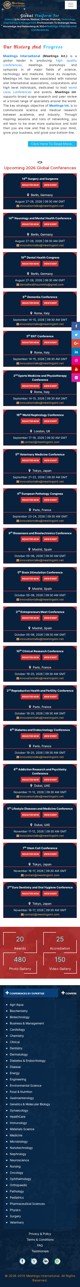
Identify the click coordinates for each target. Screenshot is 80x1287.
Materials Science (22, 1129)
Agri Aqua (16, 1004)
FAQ (40, 1245)
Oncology (16, 1172)
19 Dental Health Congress (40, 257)
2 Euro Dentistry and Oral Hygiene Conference (40, 887)
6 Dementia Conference (40, 297)
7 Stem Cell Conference (40, 848)
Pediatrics (17, 1197)
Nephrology (18, 1154)
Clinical (15, 1042)
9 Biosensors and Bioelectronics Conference (40, 533)
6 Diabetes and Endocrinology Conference (40, 730)
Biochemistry (19, 1011)
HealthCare (17, 1116)
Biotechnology (20, 1017)
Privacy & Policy (40, 1234)
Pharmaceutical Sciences (27, 1203)
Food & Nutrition (21, 1091)
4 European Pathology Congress (40, 493)
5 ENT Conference (40, 336)
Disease (15, 1067)
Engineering (18, 1079)
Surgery (15, 1216)
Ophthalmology (20, 1179)
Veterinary (17, 1222)
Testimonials (40, 1251)
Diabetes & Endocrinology (28, 1060)
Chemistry (17, 1035)
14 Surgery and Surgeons (40, 178)
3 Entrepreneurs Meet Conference (40, 612)
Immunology (18, 1123)
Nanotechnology (21, 1147)
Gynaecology (19, 1110)
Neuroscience (19, 1160)
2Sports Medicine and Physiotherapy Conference (40, 377)
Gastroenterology (22, 1098)
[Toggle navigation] (71, 5)
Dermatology (19, 1054)
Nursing (15, 1166)
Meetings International (21, 56)
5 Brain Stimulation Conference (40, 572)
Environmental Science (25, 1085)
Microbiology (19, 1141)
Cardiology (17, 1029)
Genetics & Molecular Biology (30, 1104)
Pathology (17, 1191)
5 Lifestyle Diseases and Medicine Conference (40, 808)
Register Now (30, 185)
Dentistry (16, 1048)
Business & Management (27, 1023)
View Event (50, 185)
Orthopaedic (18, 1185)
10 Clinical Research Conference (40, 651)
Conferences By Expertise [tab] (26, 993)
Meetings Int (59, 105)
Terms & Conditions (40, 1239)
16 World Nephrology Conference (40, 415)
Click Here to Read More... (52, 144)
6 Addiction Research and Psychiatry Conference (40, 771)
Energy (15, 1073)
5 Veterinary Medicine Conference (40, 454)
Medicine (16, 1135)
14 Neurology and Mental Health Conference (40, 218)
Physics (15, 1210)
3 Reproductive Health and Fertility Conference (40, 690)
